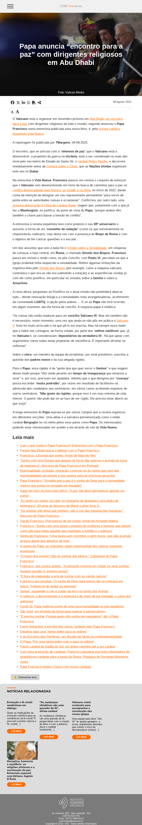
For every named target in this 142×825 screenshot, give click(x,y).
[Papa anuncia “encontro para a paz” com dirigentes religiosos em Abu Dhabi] (39, 103)
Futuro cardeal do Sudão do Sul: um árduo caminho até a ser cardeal (67, 646)
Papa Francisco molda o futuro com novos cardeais (55, 667)
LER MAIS (16, 731)
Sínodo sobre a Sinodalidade (86, 248)
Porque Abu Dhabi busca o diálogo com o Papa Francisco (59, 450)
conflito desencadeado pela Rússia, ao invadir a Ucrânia (51, 190)
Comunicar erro (25, 677)
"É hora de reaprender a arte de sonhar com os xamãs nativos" (63, 576)
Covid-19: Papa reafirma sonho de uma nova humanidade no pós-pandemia (72, 606)
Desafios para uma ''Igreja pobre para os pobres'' (53, 631)
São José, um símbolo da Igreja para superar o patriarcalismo (62, 611)
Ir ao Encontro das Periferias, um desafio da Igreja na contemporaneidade (71, 636)
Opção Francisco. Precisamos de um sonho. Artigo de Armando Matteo (69, 521)
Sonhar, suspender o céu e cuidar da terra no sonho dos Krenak (64, 591)
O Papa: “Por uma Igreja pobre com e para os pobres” (57, 641)
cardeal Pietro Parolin (92, 161)
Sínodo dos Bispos (52, 268)
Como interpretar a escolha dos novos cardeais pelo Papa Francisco (67, 626)
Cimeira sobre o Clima (61, 166)
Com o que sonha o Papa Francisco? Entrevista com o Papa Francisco (69, 445)
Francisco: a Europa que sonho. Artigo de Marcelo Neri (58, 455)
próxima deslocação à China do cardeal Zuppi (44, 205)
